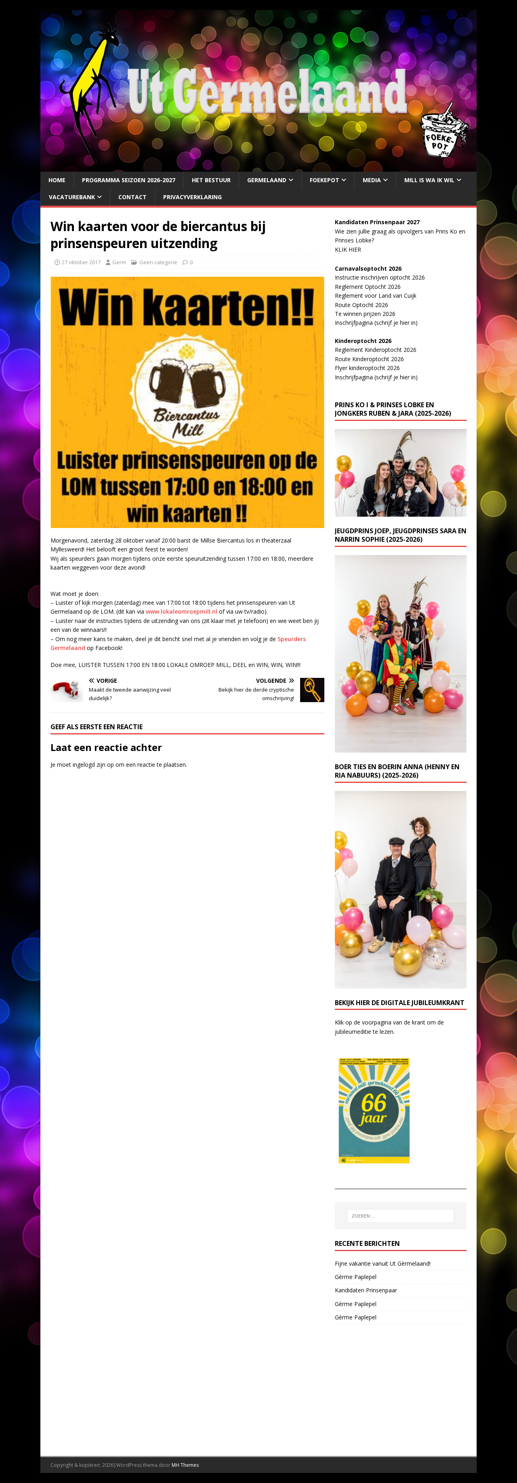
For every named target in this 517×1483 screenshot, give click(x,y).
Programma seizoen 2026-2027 (128, 180)
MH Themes (185, 1465)
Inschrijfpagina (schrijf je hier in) (376, 322)
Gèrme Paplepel (355, 1277)
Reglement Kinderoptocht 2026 (375, 349)
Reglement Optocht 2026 (368, 286)
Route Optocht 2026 (361, 305)
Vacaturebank (72, 197)
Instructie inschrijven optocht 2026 (380, 277)
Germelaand (266, 180)
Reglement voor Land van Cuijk (375, 295)
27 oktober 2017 (81, 262)
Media (372, 180)
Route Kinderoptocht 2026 (369, 359)
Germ (119, 262)
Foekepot (324, 180)
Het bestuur (211, 180)
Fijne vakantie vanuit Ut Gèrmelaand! (383, 1263)
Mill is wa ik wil (429, 180)
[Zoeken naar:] (400, 1216)
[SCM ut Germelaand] (258, 166)
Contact (132, 197)
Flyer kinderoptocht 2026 (367, 368)
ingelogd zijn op (93, 764)
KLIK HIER (348, 249)
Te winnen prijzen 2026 (365, 314)
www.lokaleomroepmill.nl (181, 611)
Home (56, 180)
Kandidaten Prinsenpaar (366, 1290)
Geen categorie (158, 262)
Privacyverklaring (192, 197)
